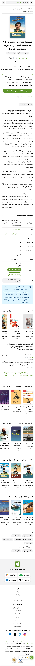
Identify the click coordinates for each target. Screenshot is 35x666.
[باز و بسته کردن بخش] (3, 113)
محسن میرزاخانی (29, 522)
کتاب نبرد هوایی (29, 444)
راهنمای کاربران (17, 611)
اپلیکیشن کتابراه (24, 85)
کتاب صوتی (9, 641)
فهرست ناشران (17, 626)
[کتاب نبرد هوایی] (28, 433)
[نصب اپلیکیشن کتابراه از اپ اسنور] (24, 580)
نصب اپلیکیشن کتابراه (26, 641)
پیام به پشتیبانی (17, 608)
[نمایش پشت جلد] (12, 35)
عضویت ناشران (17, 621)
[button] (17, 27)
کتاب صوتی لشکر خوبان (15, 332)
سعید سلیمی (30, 446)
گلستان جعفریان (29, 336)
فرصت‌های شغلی (17, 600)
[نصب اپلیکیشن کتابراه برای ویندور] (10, 580)
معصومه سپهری (16, 336)
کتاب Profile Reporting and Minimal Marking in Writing (16, 445)
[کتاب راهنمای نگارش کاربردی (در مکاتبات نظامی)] (28, 507)
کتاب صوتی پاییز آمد (29, 332)
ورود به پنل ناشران (17, 623)
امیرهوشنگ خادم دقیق (28, 485)
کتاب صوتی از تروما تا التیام (28, 408)
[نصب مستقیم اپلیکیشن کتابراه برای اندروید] (24, 575)
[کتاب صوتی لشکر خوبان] (15, 321)
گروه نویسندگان (16, 229)
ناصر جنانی (18, 234)
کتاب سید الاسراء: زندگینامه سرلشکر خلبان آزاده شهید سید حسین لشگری (16, 519)
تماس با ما (17, 613)
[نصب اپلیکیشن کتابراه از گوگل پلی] (10, 575)
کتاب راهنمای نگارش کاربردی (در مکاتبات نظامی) (28, 519)
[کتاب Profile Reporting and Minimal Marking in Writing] (16, 433)
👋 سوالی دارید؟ (24, 657)
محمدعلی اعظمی (17, 522)
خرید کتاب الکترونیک (14, 269)
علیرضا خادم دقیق (9, 234)
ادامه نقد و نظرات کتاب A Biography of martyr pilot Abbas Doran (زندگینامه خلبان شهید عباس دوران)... (17, 374)
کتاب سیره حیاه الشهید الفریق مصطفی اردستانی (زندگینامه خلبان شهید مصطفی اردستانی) (16, 482)
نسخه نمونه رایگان (14, 274)
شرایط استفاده (17, 595)
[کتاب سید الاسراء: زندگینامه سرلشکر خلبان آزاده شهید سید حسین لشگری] (16, 507)
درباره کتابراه (17, 592)
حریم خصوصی (17, 598)
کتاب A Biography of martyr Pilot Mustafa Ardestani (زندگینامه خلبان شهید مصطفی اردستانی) (28, 482)
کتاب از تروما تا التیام (17, 408)
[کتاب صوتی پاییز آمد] (28, 321)
